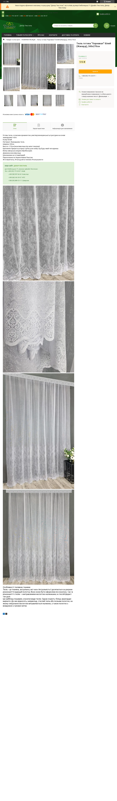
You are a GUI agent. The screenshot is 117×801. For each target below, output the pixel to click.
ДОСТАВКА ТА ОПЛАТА (70, 35)
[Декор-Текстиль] (9, 25)
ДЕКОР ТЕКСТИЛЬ (20, 166)
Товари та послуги (13, 40)
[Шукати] (95, 25)
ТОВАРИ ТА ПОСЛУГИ (24, 35)
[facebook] (4, 614)
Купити (95, 71)
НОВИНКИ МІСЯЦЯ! (28, 40)
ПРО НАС (41, 35)
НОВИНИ (87, 35)
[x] (6, 614)
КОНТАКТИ (53, 35)
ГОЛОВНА (7, 35)
